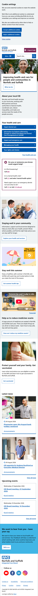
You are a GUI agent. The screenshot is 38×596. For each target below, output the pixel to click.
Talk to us (6, 547)
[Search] (34, 56)
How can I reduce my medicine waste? (15, 333)
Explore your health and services (14, 238)
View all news (31, 478)
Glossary (25, 585)
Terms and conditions (27, 581)
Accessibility (14, 581)
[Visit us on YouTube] (6, 573)
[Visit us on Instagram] (25, 573)
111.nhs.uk (18, 187)
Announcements (9, 431)
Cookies (11, 585)
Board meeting (9, 495)
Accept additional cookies (11, 30)
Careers (18, 585)
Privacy (4, 585)
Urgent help (31, 50)
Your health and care (29, 155)
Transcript (32, 313)
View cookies (6, 39)
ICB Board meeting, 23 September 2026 (17, 490)
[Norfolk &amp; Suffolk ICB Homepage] (9, 49)
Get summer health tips (11, 283)
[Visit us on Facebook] (12, 573)
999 (8, 172)
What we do (9, 87)
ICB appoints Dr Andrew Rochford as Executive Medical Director (18, 466)
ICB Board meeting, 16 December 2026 (17, 507)
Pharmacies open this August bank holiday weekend (17, 425)
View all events (31, 519)
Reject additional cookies (11, 34)
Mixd (14, 594)
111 (8, 178)
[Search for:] (24, 56)
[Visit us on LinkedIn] (18, 573)
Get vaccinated (8, 381)
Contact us (5, 581)
